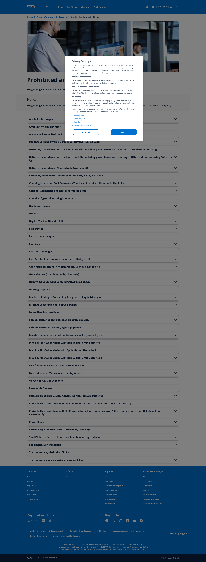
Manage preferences (82, 125)
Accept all (123, 132)
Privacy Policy (80, 115)
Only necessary (85, 132)
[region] (104, 98)
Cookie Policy (79, 119)
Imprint (77, 122)
